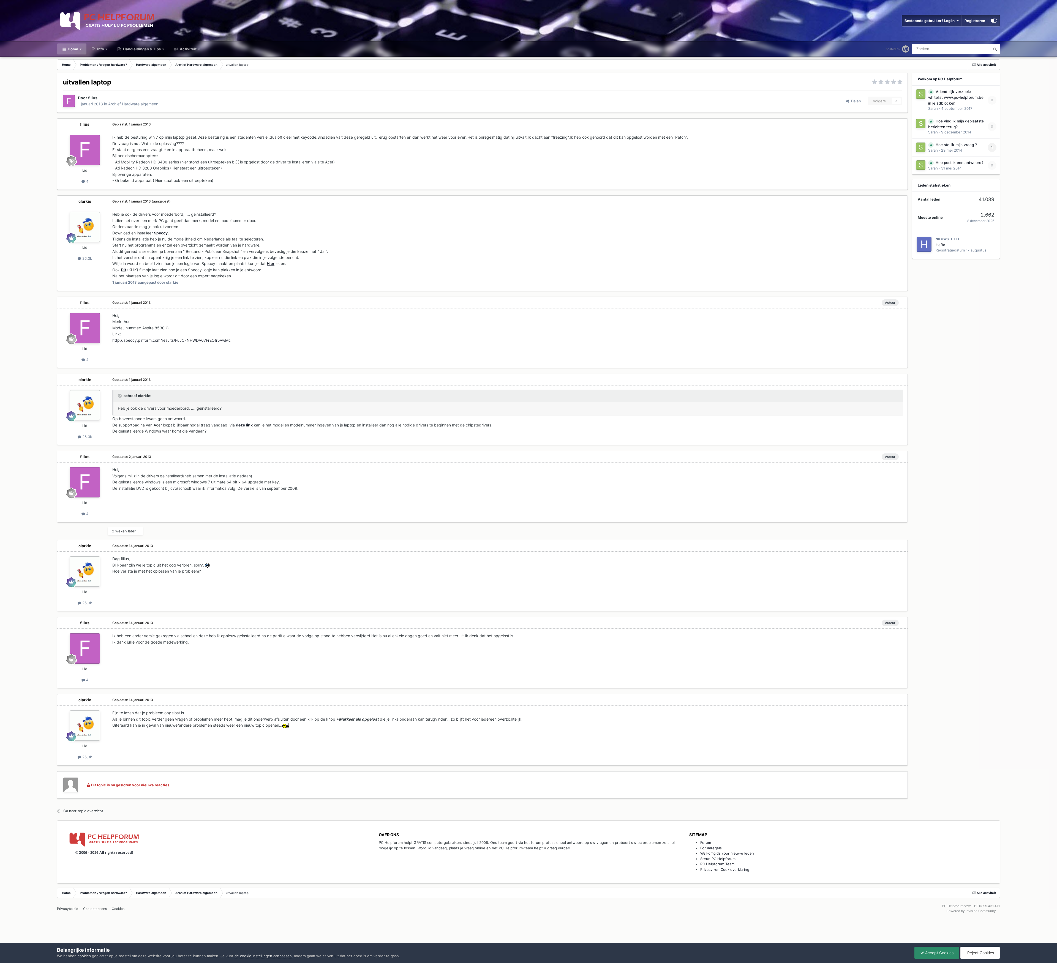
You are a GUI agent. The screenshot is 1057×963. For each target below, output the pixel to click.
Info (100, 49)
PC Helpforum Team (717, 864)
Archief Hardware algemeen (133, 104)
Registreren (975, 20)
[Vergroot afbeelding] (207, 565)
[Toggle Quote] (120, 395)
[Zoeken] (995, 49)
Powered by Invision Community (971, 911)
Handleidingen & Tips (141, 49)
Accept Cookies (939, 952)
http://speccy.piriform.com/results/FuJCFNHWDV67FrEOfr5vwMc (171, 340)
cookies (84, 956)
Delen (855, 101)
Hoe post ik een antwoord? (960, 162)
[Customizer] (994, 20)
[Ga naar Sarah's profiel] (920, 94)
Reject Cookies (980, 952)
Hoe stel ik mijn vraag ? (956, 145)
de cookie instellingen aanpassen (263, 956)
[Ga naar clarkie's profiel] (85, 227)
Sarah (933, 108)
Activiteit (188, 49)
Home (72, 49)
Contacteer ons (95, 909)
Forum (705, 842)
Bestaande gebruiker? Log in (930, 20)
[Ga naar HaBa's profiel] (924, 244)
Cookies (118, 909)
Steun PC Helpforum (717, 859)
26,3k (86, 258)
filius (92, 97)
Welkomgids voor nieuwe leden (727, 853)
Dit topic (976, 49)
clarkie (84, 201)
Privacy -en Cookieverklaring (724, 869)
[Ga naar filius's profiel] (69, 101)
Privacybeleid (67, 909)
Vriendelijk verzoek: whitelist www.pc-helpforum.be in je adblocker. (956, 97)
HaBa (940, 244)
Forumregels (711, 848)
